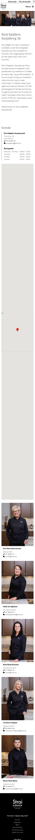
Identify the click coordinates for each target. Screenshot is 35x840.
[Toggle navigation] (29, 6)
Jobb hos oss (17, 832)
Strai (3, 7)
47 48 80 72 (9, 786)
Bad (17, 825)
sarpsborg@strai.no (13, 143)
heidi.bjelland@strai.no (14, 614)
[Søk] (33, 1)
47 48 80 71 (9, 554)
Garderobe (17, 827)
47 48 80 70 (11, 141)
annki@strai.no (11, 556)
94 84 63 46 (10, 728)
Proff (17, 820)
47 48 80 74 (9, 670)
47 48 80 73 (9, 612)
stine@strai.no (10, 673)
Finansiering (17, 830)
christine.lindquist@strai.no (15, 731)
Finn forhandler (25, 1)
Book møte (12, 1)
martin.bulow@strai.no (14, 789)
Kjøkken (17, 822)
